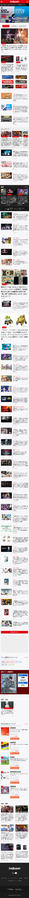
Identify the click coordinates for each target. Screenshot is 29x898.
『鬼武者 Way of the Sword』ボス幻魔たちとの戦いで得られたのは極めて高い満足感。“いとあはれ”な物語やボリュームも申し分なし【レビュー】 (14, 48)
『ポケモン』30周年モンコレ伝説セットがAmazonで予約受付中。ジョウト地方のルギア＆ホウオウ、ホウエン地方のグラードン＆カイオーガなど (20, 368)
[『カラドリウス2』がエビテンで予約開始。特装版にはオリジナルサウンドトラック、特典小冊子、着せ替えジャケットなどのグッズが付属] (22, 59)
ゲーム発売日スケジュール (9, 657)
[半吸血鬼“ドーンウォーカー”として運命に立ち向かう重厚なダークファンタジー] (6, 409)
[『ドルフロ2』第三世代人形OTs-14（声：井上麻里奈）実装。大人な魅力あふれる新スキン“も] (7, 705)
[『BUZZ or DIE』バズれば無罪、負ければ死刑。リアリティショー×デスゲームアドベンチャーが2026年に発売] (6, 507)
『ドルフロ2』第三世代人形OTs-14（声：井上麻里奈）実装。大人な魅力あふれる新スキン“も (7, 712)
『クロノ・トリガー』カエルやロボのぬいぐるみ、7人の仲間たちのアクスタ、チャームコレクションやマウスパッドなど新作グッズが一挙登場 (14, 334)
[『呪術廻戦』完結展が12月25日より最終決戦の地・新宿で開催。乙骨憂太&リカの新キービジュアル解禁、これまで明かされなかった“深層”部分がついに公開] (6, 612)
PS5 (12, 4)
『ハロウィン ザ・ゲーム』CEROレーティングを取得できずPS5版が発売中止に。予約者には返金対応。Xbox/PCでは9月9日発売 (20, 549)
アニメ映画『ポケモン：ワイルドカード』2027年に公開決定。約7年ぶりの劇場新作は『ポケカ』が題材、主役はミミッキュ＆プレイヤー (20, 443)
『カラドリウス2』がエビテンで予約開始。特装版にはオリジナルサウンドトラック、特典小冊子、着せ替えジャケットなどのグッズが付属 (22, 67)
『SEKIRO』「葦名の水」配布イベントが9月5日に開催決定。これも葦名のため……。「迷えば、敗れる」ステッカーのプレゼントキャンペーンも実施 (20, 432)
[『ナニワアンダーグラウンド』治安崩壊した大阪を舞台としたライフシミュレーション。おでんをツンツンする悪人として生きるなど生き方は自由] (6, 119)
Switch (8, 4)
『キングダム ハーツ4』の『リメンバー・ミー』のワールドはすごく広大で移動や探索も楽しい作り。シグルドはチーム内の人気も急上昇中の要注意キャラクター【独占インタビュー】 (7, 855)
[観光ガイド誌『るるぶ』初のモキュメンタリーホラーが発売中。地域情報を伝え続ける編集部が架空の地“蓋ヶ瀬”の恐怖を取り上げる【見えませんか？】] (14, 277)
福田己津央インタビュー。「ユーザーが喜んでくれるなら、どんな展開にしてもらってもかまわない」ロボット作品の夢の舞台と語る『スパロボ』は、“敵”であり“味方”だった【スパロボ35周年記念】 (7, 836)
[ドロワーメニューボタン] (1, 1)
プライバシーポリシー (13, 878)
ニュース (18, 62)
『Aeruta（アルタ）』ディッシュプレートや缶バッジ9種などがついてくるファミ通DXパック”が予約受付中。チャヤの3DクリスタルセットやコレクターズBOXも (20, 177)
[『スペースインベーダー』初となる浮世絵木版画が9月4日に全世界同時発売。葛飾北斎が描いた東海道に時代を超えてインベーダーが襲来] (6, 399)
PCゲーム (15, 4)
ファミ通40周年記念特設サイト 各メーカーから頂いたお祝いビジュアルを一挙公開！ (20, 263)
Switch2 (5, 4)
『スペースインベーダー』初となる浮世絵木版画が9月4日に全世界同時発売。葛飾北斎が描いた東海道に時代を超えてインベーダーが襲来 (20, 400)
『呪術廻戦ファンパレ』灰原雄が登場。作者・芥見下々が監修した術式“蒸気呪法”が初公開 (20, 624)
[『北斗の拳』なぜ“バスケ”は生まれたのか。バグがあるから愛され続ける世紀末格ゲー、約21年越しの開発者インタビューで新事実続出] (17, 134)
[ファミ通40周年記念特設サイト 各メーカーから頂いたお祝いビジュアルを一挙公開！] (6, 262)
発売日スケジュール (22, 4)
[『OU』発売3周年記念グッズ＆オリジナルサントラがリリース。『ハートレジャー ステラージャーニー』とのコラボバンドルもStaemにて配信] (6, 96)
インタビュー (4, 16)
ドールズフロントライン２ (8, 708)
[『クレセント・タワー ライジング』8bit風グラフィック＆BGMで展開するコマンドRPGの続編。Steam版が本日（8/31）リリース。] (6, 252)
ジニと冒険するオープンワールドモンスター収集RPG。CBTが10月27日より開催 (20, 379)
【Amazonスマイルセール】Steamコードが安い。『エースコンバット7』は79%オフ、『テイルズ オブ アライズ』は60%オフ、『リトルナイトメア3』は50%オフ (20, 242)
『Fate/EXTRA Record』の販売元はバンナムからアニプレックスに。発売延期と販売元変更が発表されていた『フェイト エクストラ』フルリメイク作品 (20, 497)
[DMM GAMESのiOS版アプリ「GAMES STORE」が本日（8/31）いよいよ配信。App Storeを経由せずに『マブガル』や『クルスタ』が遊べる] (6, 164)
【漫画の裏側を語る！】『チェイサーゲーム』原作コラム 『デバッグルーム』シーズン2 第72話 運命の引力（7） (20, 529)
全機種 (3, 661)
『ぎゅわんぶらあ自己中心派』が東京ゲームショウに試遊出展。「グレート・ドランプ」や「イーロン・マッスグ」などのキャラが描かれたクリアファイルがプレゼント (20, 305)
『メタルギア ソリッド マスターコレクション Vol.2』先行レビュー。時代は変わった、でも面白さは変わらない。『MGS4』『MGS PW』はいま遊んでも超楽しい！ (22, 817)
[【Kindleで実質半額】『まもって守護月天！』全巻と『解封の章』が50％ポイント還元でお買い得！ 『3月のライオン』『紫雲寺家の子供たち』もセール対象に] (6, 570)
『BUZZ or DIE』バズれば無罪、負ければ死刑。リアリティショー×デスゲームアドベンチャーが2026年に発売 (20, 508)
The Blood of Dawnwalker (19, 406)
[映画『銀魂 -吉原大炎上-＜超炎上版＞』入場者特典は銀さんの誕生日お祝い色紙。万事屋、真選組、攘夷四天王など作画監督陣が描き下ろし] (6, 539)
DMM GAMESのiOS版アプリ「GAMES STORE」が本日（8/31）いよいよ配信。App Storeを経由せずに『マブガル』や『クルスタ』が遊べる (20, 165)
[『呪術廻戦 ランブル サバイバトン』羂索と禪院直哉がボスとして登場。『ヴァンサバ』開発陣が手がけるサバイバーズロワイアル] (6, 602)
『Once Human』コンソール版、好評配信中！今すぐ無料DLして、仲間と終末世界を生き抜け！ (20, 453)
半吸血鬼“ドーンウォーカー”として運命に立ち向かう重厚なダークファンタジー (20, 410)
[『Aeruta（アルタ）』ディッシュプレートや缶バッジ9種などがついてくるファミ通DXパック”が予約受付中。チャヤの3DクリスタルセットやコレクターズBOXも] (6, 176)
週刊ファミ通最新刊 (7, 672)
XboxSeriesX (11, 664)
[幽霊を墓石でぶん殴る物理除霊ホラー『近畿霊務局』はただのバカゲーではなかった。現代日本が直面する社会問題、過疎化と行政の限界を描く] (6, 153)
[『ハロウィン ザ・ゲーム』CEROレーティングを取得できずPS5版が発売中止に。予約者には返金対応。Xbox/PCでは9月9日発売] (6, 549)
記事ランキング (22, 26)
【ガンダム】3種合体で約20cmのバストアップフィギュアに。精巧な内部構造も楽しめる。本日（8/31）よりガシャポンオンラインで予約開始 (20, 464)
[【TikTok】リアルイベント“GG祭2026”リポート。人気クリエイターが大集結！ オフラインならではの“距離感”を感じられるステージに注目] (6, 227)
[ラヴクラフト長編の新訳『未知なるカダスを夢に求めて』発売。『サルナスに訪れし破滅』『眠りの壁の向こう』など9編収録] (6, 582)
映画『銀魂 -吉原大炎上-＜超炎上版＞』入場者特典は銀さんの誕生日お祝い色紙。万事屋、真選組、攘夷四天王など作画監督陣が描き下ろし (20, 539)
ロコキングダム (17, 376)
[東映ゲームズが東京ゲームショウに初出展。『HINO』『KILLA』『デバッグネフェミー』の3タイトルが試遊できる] (6, 592)
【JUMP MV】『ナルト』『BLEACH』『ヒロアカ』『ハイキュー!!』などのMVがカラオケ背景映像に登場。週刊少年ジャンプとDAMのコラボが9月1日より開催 (20, 519)
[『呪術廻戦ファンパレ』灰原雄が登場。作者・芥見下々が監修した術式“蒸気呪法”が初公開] (6, 623)
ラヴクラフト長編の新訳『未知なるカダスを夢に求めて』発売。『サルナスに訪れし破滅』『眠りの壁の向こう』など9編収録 (20, 582)
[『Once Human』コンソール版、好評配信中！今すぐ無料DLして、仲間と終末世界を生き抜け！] (6, 452)
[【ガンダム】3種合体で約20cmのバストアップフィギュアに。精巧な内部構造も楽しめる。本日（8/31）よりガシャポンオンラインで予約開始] (6, 463)
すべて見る (26, 186)
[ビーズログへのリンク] (19, 889)
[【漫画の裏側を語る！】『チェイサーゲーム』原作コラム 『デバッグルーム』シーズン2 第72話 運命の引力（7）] (6, 529)
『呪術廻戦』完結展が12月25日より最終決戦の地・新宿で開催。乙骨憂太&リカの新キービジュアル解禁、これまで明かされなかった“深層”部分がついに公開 (20, 613)
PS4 (20, 661)
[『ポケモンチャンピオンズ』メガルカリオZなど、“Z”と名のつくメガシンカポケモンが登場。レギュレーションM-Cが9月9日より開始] (6, 357)
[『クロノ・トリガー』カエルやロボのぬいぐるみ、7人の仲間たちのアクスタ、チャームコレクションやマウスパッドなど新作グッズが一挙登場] (14, 320)
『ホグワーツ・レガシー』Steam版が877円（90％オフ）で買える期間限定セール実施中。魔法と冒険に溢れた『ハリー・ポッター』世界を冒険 (20, 486)
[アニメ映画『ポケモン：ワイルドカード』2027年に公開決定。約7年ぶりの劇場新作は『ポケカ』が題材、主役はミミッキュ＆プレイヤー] (6, 442)
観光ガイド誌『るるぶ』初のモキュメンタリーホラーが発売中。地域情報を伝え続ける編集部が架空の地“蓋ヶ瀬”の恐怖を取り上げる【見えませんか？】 (14, 291)
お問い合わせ (4, 878)
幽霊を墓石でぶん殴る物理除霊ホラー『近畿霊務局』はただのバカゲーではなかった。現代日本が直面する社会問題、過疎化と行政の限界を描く (20, 154)
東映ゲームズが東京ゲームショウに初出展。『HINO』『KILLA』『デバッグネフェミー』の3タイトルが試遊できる (20, 593)
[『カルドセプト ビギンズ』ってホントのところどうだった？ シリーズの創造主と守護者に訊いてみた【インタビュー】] (14, 14)
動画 (2, 187)
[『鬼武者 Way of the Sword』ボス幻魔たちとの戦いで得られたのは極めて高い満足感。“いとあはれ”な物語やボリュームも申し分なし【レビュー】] (14, 36)
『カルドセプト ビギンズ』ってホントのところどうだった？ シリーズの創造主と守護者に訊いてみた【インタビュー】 (14, 19)
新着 (1, 4)
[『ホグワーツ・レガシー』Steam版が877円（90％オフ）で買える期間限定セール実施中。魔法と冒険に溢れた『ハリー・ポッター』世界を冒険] (6, 484)
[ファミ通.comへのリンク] (14, 1)
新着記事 (14, 26)
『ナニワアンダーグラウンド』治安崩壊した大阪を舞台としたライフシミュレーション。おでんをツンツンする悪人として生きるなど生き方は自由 (20, 120)
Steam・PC (4, 664)
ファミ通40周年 (18, 259)
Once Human (17, 450)
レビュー (3, 43)
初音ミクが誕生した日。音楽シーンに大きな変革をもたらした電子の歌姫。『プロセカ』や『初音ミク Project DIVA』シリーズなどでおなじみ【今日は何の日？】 (20, 560)
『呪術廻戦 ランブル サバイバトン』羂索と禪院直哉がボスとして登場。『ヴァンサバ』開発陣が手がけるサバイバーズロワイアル (20, 603)
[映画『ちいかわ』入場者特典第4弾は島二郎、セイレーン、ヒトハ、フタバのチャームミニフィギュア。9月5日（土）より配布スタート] (6, 347)
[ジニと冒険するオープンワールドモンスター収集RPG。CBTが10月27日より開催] (6, 378)
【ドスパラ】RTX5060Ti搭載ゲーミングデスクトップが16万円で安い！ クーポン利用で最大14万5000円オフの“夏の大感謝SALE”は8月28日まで (22, 855)
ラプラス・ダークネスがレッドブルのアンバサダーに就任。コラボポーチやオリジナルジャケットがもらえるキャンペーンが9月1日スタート (20, 390)
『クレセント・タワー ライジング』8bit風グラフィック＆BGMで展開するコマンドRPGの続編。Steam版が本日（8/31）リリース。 (20, 253)
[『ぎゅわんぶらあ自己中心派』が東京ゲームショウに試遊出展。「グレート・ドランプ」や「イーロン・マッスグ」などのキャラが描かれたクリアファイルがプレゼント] (6, 304)
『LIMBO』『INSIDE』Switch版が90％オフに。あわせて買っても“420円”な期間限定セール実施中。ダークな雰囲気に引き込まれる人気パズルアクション (20, 421)
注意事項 (26, 878)
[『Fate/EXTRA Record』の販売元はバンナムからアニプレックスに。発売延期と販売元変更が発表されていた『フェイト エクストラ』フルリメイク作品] (6, 496)
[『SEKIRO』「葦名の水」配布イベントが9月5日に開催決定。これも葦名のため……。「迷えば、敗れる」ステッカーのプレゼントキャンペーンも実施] (6, 431)
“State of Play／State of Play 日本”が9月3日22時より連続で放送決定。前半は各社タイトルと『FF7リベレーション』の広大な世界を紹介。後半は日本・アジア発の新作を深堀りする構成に (20, 109)
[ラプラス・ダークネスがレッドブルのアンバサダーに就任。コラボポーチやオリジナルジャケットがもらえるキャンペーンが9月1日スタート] (6, 389)
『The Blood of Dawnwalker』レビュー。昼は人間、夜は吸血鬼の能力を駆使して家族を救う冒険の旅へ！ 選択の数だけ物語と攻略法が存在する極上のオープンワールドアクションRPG (7, 68)
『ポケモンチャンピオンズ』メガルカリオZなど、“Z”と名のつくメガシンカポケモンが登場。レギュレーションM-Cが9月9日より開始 (20, 358)
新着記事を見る (14, 632)
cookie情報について (12, 880)
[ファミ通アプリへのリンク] (10, 889)
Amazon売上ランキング (8, 724)
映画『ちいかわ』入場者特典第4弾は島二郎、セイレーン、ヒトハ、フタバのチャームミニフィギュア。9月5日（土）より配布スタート (20, 348)
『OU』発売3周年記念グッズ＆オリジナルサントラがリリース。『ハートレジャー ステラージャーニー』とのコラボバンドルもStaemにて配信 (20, 97)
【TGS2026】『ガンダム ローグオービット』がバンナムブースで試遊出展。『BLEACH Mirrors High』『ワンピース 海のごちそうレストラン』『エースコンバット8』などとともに (20, 217)
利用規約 (21, 878)
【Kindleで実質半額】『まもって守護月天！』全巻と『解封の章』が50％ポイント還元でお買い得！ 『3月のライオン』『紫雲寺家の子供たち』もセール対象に (20, 572)
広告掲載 (19, 880)
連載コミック (15, 526)
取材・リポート (16, 224)
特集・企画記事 (16, 238)
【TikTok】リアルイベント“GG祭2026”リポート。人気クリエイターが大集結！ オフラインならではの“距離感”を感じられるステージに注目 (20, 228)
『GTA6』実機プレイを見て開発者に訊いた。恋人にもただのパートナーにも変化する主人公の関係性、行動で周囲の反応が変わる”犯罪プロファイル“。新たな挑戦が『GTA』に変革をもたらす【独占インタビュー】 (6, 142)
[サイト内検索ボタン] (27, 1)
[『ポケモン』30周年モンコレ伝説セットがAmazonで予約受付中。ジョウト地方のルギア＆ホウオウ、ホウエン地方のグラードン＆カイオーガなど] (6, 367)
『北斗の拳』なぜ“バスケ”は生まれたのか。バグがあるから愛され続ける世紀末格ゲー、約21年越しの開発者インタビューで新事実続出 (17, 142)
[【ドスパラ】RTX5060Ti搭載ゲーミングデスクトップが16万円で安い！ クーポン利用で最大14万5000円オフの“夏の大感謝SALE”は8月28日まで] (22, 847)
